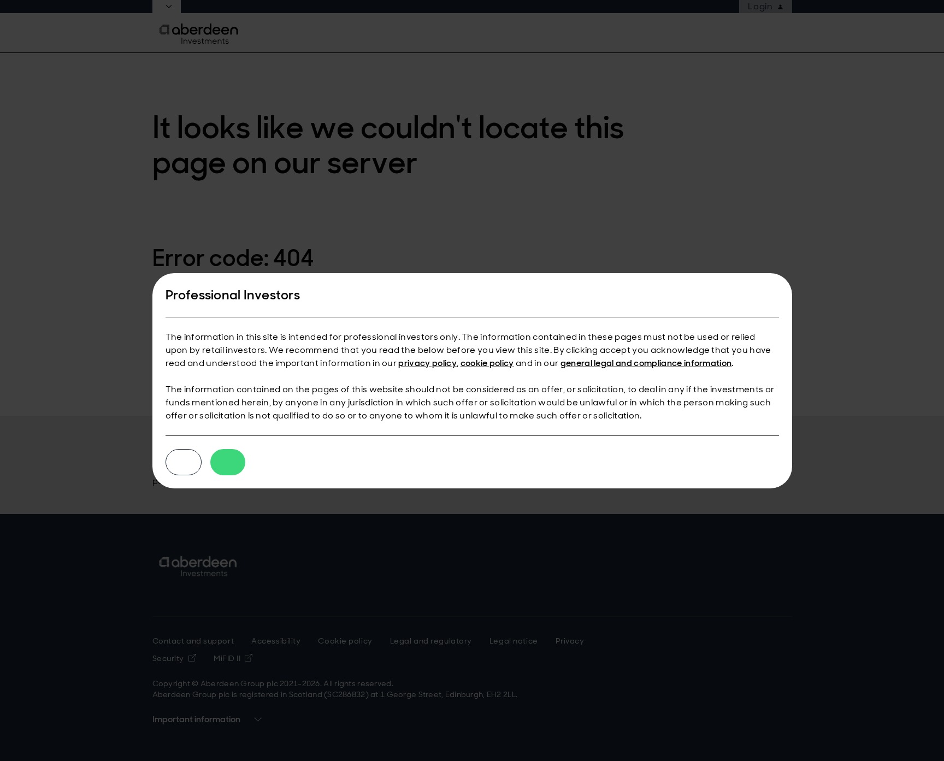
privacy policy (427, 363)
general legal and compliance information (646, 363)
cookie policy (487, 363)
